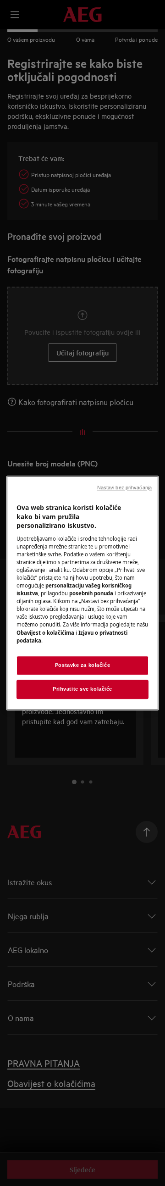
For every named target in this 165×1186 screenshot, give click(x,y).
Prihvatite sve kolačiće (82, 689)
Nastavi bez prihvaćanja (124, 487)
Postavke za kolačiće (82, 665)
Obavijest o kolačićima (45, 632)
